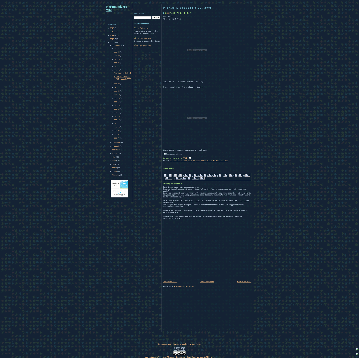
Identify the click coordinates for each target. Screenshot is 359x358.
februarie (115, 175)
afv (171, 161)
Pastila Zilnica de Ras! (180, 13)
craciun (184, 161)
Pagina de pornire (207, 282)
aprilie (114, 168)
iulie (114, 157)
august (115, 154)
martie (114, 171)
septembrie (116, 150)
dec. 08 (117, 131)
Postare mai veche (244, 282)
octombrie (116, 146)
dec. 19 (117, 95)
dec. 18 (117, 98)
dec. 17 (117, 102)
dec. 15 (117, 109)
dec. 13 (117, 116)
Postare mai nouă (170, 282)
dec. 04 (117, 138)
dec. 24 (117, 67)
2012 (112, 32)
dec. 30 (117, 52)
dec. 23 (117, 70)
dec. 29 (117, 56)
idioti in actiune (206, 161)
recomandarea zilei (220, 161)
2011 (112, 35)
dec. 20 (117, 91)
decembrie (116, 46)
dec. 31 (117, 49)
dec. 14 (117, 113)
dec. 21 (117, 87)
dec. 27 (117, 63)
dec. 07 (117, 134)
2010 (112, 39)
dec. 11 (117, 123)
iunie (114, 161)
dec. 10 (117, 127)
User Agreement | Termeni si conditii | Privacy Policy (179, 344)
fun (194, 161)
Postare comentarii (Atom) (184, 286)
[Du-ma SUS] (357, 349)
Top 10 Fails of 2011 (141, 28)
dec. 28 (117, 59)
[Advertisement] (179, 2)
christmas (176, 161)
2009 (112, 43)
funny (198, 161)
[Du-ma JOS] (357, 354)
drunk (190, 161)
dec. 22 (117, 84)
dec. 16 (117, 106)
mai (113, 164)
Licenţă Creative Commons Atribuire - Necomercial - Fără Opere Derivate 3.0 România (179, 357)
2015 (112, 28)
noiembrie (116, 143)
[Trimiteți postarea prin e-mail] (189, 158)
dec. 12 (117, 120)
